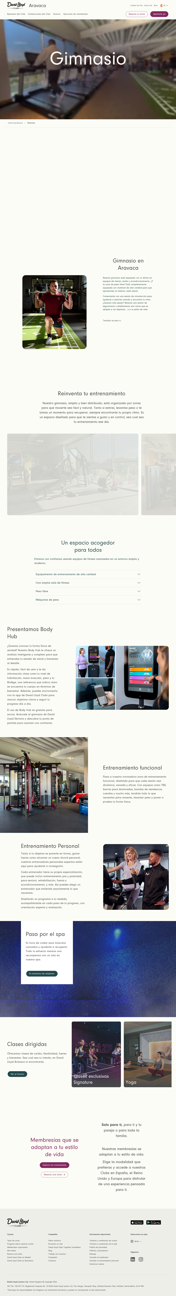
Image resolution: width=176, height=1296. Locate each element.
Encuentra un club (55, 1244)
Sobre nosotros (54, 1241)
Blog (50, 1251)
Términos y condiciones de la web (103, 1244)
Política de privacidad (98, 1247)
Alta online (11, 1251)
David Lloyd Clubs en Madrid (19, 1257)
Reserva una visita (14, 1254)
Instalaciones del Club (39, 14)
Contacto (52, 1261)
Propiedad (52, 1257)
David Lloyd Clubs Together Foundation (64, 1247)
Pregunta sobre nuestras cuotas (20, 1244)
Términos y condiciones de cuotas (103, 1241)
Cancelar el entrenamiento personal (104, 1261)
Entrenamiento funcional (70, 354)
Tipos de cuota (13, 1241)
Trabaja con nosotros (57, 1254)
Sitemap (92, 1254)
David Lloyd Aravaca (15, 123)
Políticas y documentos (98, 1251)
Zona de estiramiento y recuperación (69, 344)
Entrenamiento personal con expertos (72, 365)
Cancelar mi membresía (98, 1257)
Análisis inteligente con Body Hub (73, 331)
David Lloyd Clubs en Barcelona (20, 1261)
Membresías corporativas (17, 1247)
